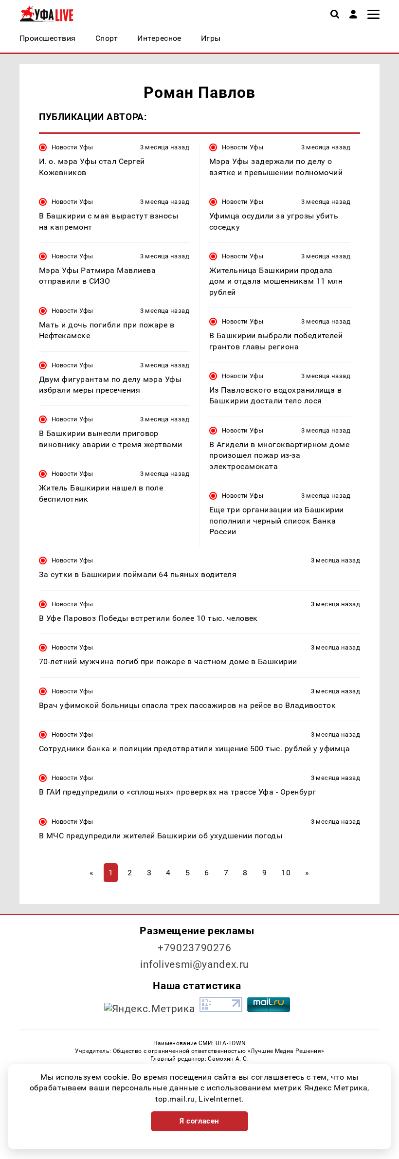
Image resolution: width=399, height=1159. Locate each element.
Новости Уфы (72, 147)
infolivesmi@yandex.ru (194, 964)
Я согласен (199, 1121)
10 (285, 872)
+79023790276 (195, 948)
